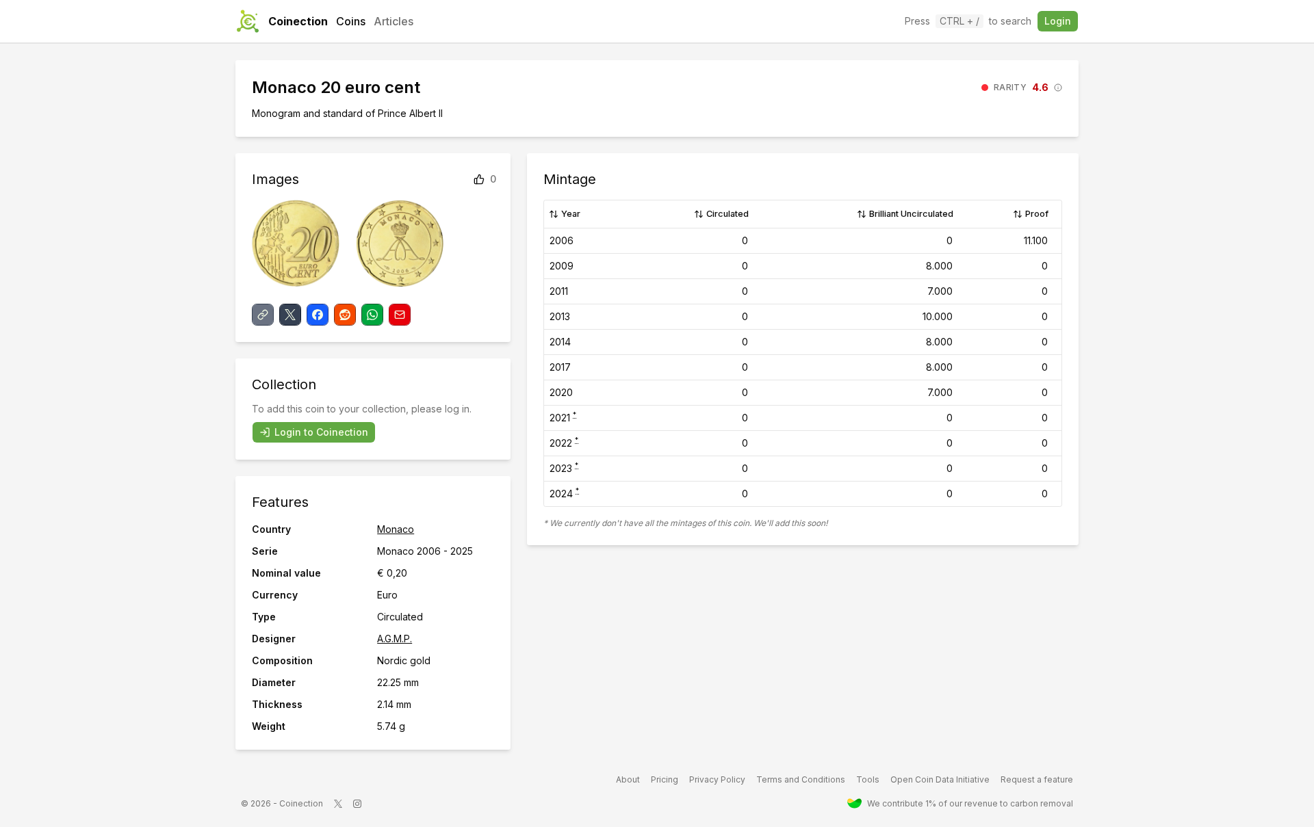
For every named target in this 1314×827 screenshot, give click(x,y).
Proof (1036, 214)
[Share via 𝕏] (290, 315)
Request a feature (1037, 779)
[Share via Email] (400, 315)
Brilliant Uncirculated (911, 214)
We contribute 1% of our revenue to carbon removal (970, 803)
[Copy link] (263, 315)
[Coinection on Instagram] (357, 804)
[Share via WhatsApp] (372, 315)
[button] (1021, 87)
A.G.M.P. (394, 638)
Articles (393, 21)
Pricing (664, 779)
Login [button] (1057, 21)
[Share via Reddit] (345, 315)
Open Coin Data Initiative (940, 779)
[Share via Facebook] (317, 315)
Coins (350, 21)
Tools (867, 779)
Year (570, 214)
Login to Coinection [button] (321, 432)
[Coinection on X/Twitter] (338, 804)
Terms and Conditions (800, 779)
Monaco (395, 529)
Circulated (727, 214)
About (628, 779)
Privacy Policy (717, 779)
